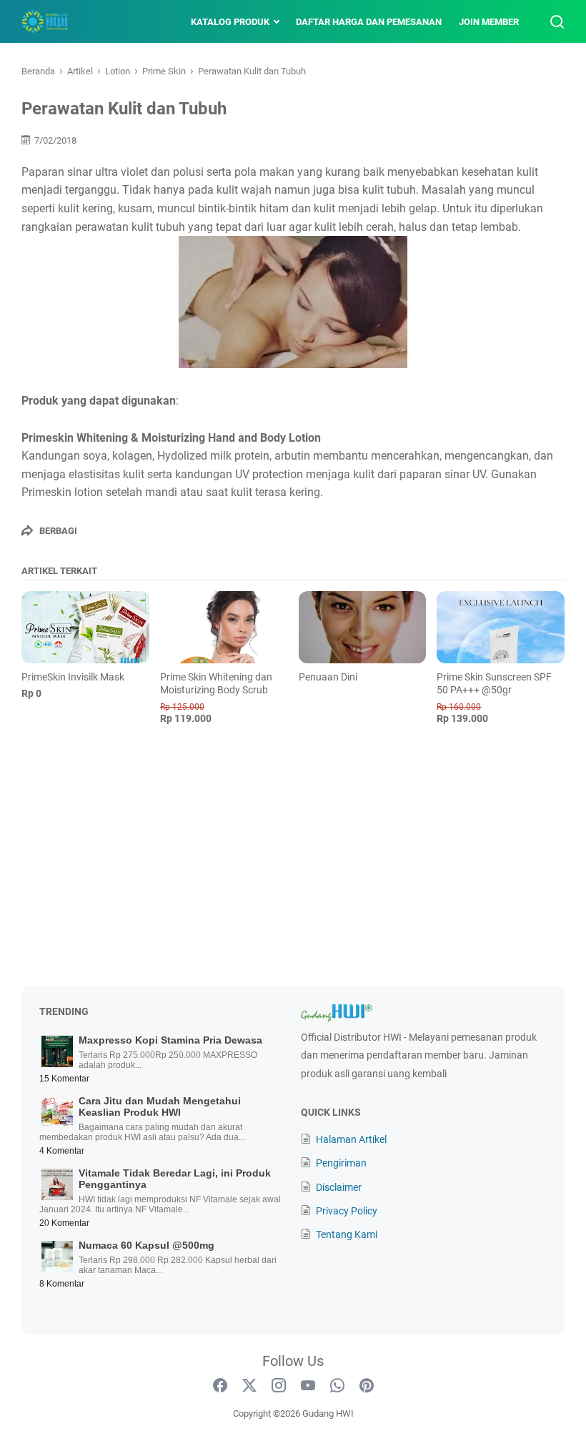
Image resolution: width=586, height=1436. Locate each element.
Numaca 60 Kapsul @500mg (146, 1245)
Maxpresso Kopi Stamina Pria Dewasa (170, 1040)
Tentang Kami (346, 1234)
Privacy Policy (346, 1211)
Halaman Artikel (351, 1139)
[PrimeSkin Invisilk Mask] (85, 627)
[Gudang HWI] (81, 21)
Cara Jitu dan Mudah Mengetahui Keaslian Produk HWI (160, 1106)
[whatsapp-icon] (337, 1386)
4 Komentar (61, 1151)
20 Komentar (64, 1223)
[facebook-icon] (220, 1386)
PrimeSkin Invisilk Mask (72, 677)
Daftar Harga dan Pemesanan (369, 21)
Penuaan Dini (328, 677)
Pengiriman (341, 1163)
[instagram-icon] (278, 1386)
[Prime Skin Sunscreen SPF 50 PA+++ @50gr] (501, 627)
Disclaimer (339, 1187)
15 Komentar (64, 1079)
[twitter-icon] (249, 1386)
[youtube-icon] (308, 1386)
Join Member (489, 21)
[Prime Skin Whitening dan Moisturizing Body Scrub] (224, 627)
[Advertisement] (293, 864)
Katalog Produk (230, 21)
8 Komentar (61, 1284)
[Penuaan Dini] (363, 627)
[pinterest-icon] (366, 1386)
